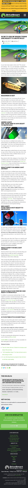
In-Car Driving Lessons (14, 438)
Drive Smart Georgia (11, 300)
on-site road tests (9, 309)
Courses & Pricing (14, 445)
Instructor (14, 464)
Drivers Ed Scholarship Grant (14, 450)
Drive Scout (24, 470)
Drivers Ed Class (14, 435)
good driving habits (14, 255)
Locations (14, 447)
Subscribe (13, 426)
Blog (14, 457)
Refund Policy (14, 451)
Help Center (14, 456)
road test (3, 113)
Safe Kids (10, 198)
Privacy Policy (18, 475)
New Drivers (7, 43)
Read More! (5, 394)
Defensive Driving (14, 441)
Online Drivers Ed (14, 436)
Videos (14, 459)
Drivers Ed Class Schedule (14, 448)
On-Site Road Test (14, 439)
